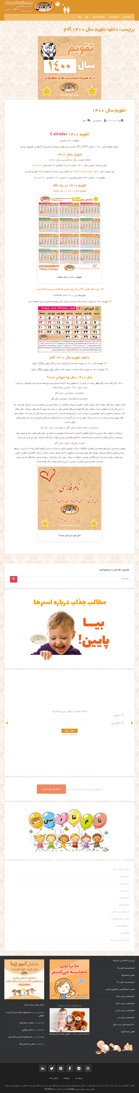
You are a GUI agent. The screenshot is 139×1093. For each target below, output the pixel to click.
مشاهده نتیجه (69, 734)
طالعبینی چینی (66, 437)
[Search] (13, 579)
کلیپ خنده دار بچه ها (60, 1034)
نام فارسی (97, 121)
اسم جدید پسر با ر (126, 1017)
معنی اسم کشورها (120, 919)
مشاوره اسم (98, 17)
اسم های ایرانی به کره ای (20, 1037)
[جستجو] (87, 17)
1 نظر (85, 121)
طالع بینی (124, 933)
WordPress (49, 1089)
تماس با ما (53, 1078)
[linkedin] (42, 1068)
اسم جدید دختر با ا (126, 968)
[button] (7, 723)
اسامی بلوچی (27, 1030)
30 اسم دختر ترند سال (124, 1024)
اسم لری (125, 891)
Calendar (59, 134)
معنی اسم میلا (128, 975)
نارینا (116, 723)
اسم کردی (124, 883)
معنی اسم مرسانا (27, 1044)
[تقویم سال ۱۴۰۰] (69, 68)
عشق (41, 418)
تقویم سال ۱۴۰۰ (108, 110)
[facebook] (69, 1068)
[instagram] (79, 17)
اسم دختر (113, 17)
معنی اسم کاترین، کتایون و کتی (120, 989)
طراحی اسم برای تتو (119, 940)
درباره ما (78, 1078)
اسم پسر (127, 17)
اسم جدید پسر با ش (125, 1003)
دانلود (35, 363)
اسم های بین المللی (120, 912)
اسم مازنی (124, 898)
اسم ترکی (124, 876)
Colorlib (70, 1089)
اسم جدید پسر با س (125, 1010)
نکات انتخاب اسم (121, 869)
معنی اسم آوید (128, 1032)
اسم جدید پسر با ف (125, 996)
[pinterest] (60, 1068)
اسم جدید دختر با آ (126, 982)
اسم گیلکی (124, 905)
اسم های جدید (122, 926)
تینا (117, 715)
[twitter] (51, 1068)
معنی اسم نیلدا (26, 1023)
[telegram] (79, 1068)
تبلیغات (67, 1078)
